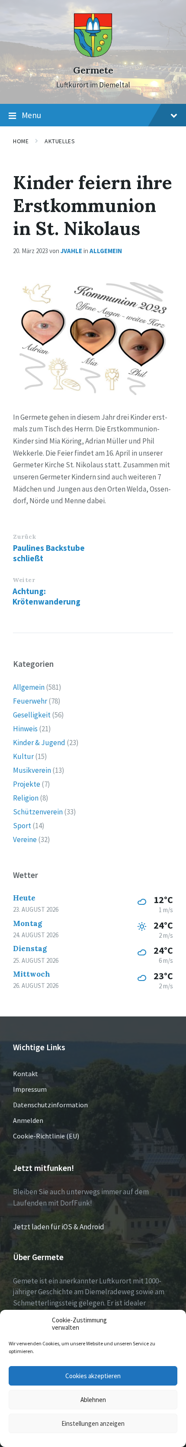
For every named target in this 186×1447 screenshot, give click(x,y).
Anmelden (28, 1120)
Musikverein (32, 770)
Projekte (26, 784)
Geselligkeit (32, 715)
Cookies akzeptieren (93, 1376)
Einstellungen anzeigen (93, 1423)
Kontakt (25, 1073)
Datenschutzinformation (50, 1104)
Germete (93, 70)
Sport (22, 825)
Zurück (24, 536)
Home (21, 141)
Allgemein (106, 251)
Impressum (30, 1089)
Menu (31, 115)
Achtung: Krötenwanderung (46, 596)
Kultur (23, 756)
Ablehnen (93, 1400)
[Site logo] (93, 55)
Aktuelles (60, 141)
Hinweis (25, 728)
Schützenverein (38, 812)
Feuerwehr (30, 701)
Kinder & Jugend (39, 742)
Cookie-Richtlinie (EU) (46, 1136)
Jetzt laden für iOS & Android (58, 1227)
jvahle (71, 251)
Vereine (25, 839)
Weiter (24, 580)
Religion (25, 798)
